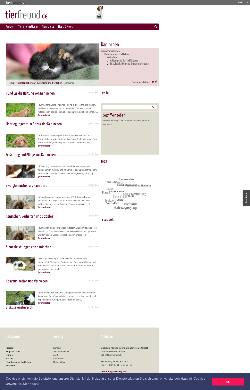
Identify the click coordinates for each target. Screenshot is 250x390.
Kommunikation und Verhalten (27, 281)
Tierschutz (48, 26)
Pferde (130, 197)
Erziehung (138, 195)
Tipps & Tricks (13, 351)
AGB (55, 355)
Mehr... (241, 2)
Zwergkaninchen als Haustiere (26, 186)
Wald (120, 182)
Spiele (119, 200)
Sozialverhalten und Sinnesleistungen (129, 63)
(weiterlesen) (44, 115)
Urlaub (131, 204)
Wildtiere (114, 181)
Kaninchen (112, 57)
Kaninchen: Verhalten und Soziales (29, 216)
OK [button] (228, 381)
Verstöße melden (61, 351)
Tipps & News (65, 26)
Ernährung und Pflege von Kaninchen (31, 155)
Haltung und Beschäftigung (124, 60)
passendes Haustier (139, 186)
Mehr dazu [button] (31, 383)
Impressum (58, 358)
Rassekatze (127, 179)
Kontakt (57, 348)
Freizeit (10, 26)
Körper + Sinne (116, 192)
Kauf (109, 188)
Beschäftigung (126, 208)
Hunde (9, 355)
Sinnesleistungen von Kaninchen (28, 247)
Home (11, 83)
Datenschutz (59, 362)
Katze (106, 191)
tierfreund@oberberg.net (113, 371)
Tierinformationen (28, 26)
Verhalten (111, 203)
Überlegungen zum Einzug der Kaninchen (34, 124)
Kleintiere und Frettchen (49, 83)
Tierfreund (15, 2)
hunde (121, 195)
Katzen (9, 358)
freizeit (109, 199)
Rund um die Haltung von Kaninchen (30, 93)
